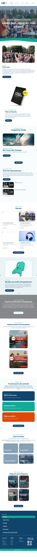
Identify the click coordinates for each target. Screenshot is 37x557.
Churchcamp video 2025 (8, 223)
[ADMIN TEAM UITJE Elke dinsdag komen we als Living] (24, 482)
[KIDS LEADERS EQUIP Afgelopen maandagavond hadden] (13, 495)
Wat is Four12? (18, 182)
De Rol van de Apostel (20, 189)
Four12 (22, 3)
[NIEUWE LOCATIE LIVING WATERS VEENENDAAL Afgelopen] (24, 495)
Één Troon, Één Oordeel (12, 150)
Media (26, 3)
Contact (33, 3)
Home (11, 3)
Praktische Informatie (10, 532)
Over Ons (17, 3)
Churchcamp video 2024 (8, 242)
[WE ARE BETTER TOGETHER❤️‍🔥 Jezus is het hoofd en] (13, 482)
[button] (0, 275)
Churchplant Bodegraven (25, 223)
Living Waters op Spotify (25, 242)
